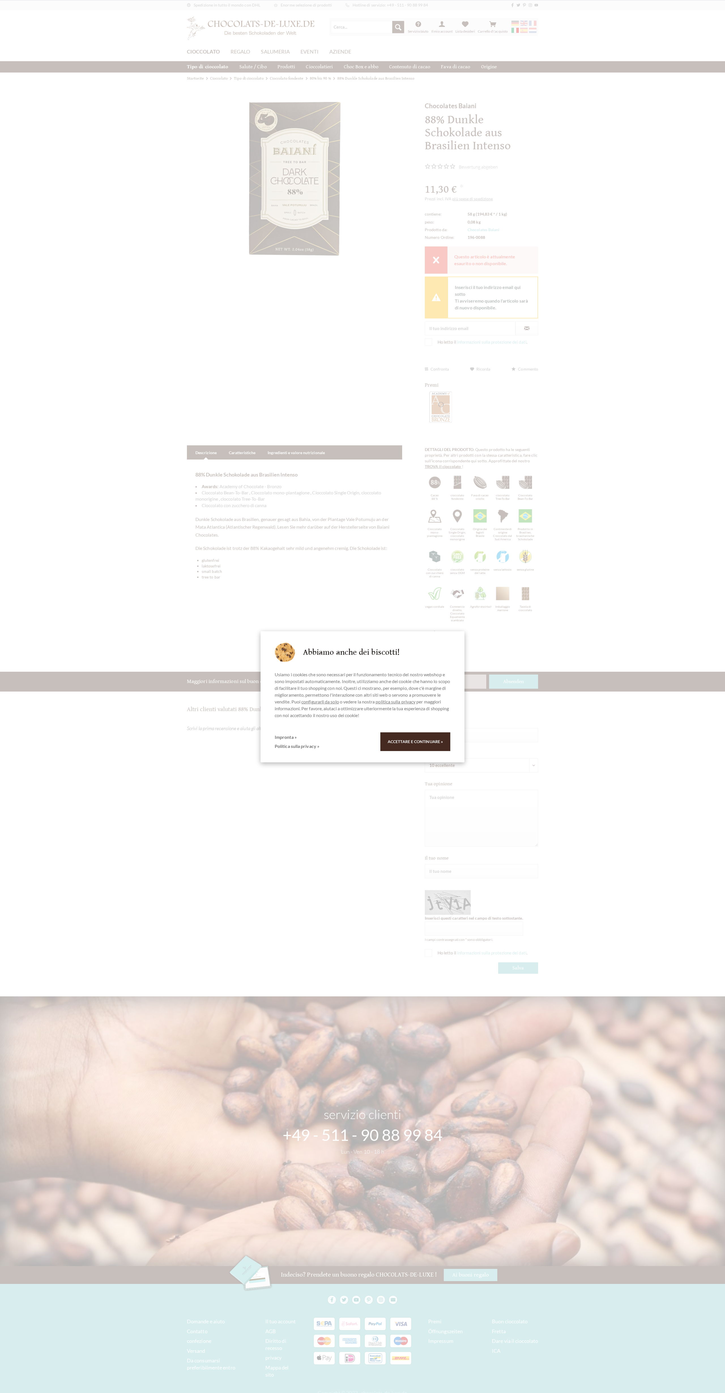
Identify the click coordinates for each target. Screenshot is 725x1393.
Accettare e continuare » (415, 741)
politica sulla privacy (395, 701)
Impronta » (286, 737)
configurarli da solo (320, 701)
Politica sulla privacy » (297, 746)
